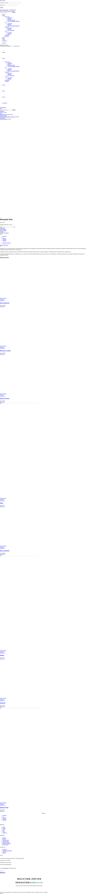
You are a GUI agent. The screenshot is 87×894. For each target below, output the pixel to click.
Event (4, 39)
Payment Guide (6, 840)
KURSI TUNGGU (5, 398)
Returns (4, 839)
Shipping (4, 837)
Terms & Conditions (7, 843)
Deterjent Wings (11, 116)
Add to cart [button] (2, 306)
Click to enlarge (3, 216)
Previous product (3, 115)
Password (2, 5)
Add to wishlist (3, 230)
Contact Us (5, 40)
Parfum (2, 655)
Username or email (4, 2)
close (4, 0)
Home (4, 14)
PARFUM (2, 703)
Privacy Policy (5, 844)
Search (14, 12)
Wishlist (4, 42)
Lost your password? (4, 9)
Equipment (7, 35)
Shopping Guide (6, 842)
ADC (6, 31)
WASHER (10, 17)
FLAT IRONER (11, 30)
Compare (2, 231)
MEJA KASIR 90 (4, 303)
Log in (2, 7)
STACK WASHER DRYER (13, 21)
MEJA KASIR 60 (4, 550)
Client (4, 37)
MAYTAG (7, 16)
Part (3, 830)
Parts (4, 38)
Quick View (2, 300)
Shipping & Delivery (7, 242)
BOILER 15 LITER (5, 350)
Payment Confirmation (7, 850)
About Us (4, 851)
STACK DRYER (11, 20)
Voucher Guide (6, 841)
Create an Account (10, 11)
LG (5, 22)
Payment (7, 36)
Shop (4, 15)
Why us (4, 853)
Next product (2, 117)
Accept (1, 893)
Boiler (5, 119)
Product (4, 828)
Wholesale (5, 849)
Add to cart (3, 228)
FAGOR (7, 27)
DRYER (9, 19)
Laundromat (5, 868)
